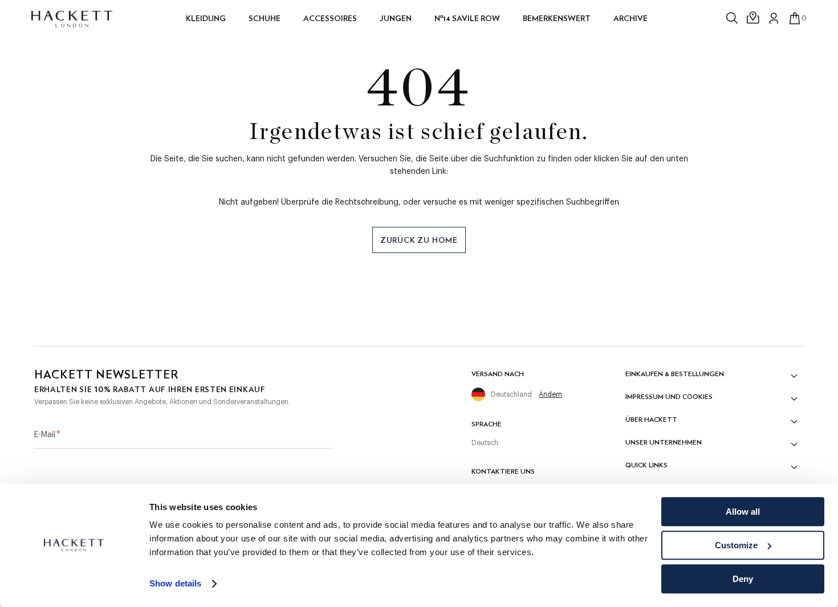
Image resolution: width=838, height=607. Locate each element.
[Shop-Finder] (753, 18)
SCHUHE (264, 18)
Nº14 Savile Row (467, 18)
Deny (743, 579)
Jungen (396, 18)
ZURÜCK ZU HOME (419, 240)
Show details (175, 584)
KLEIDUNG (206, 18)
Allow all (743, 511)
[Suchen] (733, 18)
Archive (630, 18)
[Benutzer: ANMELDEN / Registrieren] (774, 18)
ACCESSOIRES (330, 18)
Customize (736, 545)
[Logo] (72, 18)
